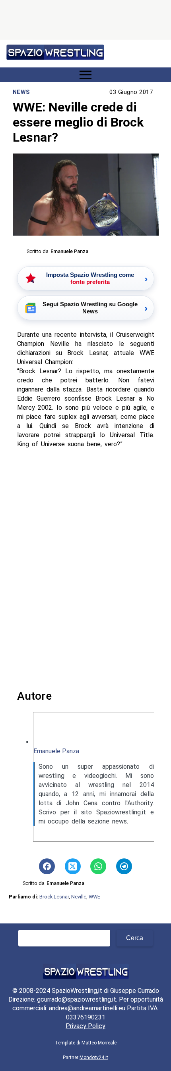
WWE (94, 897)
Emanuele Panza (56, 751)
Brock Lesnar (54, 897)
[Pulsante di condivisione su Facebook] (47, 866)
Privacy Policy (85, 1026)
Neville (78, 897)
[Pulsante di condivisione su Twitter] (73, 866)
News (21, 92)
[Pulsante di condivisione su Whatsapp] (98, 866)
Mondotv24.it (94, 1057)
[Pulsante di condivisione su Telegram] (124, 866)
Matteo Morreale (99, 1043)
